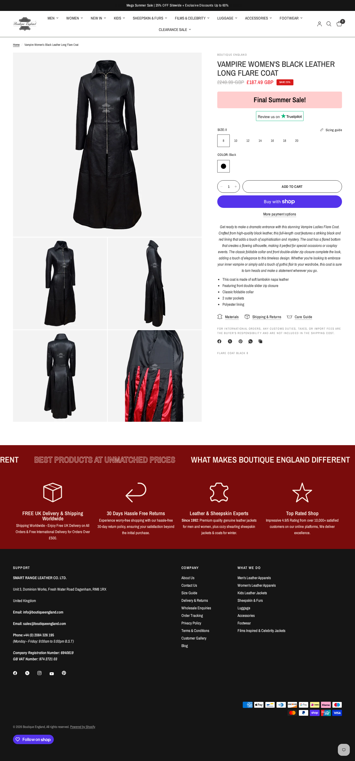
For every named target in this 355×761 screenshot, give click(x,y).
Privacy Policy (191, 623)
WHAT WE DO (249, 568)
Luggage (244, 608)
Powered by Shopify (82, 727)
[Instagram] (43, 673)
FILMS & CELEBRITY (190, 18)
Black (223, 166)
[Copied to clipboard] (261, 341)
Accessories (246, 615)
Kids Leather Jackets (252, 593)
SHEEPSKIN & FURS (148, 18)
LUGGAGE (225, 18)
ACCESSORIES (256, 18)
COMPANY (190, 568)
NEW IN (96, 18)
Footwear (244, 623)
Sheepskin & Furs (250, 600)
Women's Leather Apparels (257, 585)
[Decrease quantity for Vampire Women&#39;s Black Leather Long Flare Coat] (221, 187)
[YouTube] (55, 674)
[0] (338, 24)
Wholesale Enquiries (196, 608)
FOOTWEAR (289, 18)
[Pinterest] (242, 341)
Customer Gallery (193, 638)
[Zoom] (191, 63)
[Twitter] (31, 673)
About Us (187, 577)
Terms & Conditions (195, 630)
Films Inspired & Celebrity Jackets (261, 630)
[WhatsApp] (251, 341)
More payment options (279, 214)
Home (16, 45)
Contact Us (189, 585)
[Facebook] (220, 341)
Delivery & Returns (194, 600)
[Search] (329, 24)
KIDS (117, 18)
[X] (231, 341)
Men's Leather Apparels (254, 577)
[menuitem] (53, 18)
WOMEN (72, 18)
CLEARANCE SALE (173, 29)
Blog (184, 645)
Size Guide (189, 593)
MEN (51, 18)
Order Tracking (192, 615)
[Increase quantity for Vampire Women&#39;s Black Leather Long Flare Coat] (236, 187)
